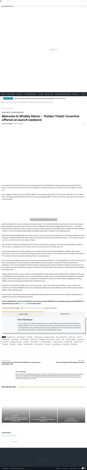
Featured (79, 337)
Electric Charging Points (61, 337)
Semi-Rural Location (28, 344)
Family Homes (72, 337)
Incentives (58, 339)
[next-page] (6, 425)
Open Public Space (34, 341)
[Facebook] (39, 459)
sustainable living (56, 344)
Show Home (47, 344)
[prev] (80, 98)
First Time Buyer (8, 123)
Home (3, 102)
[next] (82, 98)
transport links (65, 344)
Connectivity (29, 337)
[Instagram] (43, 459)
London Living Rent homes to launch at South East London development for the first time (40, 98)
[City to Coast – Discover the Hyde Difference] (43, 406)
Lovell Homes (6, 341)
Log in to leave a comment (9, 435)
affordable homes (11, 337)
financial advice (6, 339)
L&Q (63, 339)
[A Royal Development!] (71, 406)
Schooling (19, 344)
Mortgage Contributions (16, 341)
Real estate (5, 344)
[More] (36, 352)
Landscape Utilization (71, 339)
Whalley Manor (74, 344)
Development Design (49, 337)
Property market (68, 341)
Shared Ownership (17, 112)
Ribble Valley (12, 344)
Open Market (9, 102)
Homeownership (50, 339)
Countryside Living (38, 337)
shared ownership (39, 344)
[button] (83, 94)
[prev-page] (3, 425)
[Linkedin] (48, 459)
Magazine (43, 417)
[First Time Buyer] (9, 375)
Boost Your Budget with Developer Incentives (70, 362)
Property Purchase (78, 341)
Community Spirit (21, 337)
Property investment (58, 341)
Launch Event (81, 339)
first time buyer (15, 339)
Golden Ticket (33, 339)
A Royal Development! (71, 421)
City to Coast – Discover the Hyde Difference (43, 420)
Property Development (46, 341)
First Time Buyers (24, 339)
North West (26, 341)
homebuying (42, 339)
